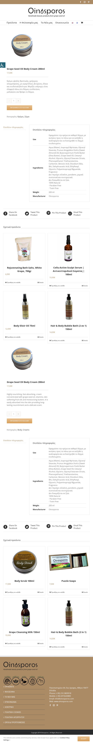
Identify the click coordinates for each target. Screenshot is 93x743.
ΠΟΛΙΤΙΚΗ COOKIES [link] (13, 712)
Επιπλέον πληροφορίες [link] (13, 127)
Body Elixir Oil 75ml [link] (24, 325)
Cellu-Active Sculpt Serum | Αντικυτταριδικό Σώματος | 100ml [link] (68, 271)
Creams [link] (26, 430)
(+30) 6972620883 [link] (63, 696)
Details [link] (41, 282)
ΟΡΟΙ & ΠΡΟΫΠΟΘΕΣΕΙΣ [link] (15, 722)
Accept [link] (83, 739)
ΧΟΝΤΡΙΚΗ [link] (9, 707)
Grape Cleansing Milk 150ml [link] (24, 632)
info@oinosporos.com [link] (64, 698)
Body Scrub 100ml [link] (24, 580)
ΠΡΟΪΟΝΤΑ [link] (9, 686)
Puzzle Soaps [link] (68, 580)
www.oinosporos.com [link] (63, 701)
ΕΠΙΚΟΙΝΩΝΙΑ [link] (10, 702)
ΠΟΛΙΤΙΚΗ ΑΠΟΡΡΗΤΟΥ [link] (14, 717)
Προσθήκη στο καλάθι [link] (19, 108)
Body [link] (20, 430)
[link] (2, 65)
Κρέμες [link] (21, 116)
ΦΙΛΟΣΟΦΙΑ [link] (10, 692)
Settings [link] (6, 740)
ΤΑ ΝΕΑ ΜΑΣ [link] (10, 697)
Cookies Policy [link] (65, 738)
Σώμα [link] (27, 116)
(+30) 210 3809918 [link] (63, 693)
